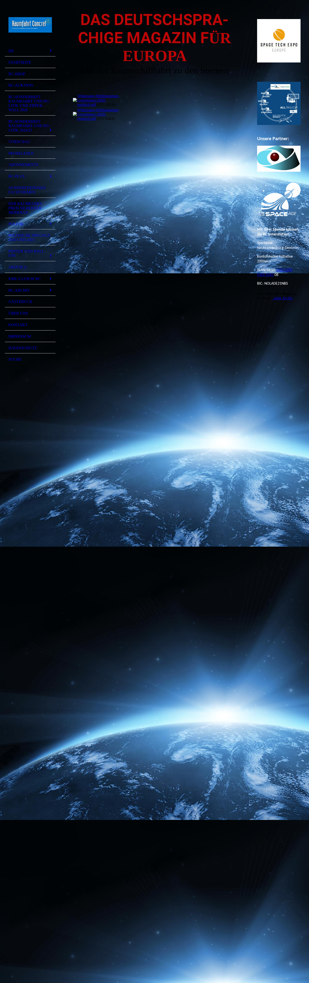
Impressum (19, 336)
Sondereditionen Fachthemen (27, 190)
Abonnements (23, 165)
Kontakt (18, 325)
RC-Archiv (19, 290)
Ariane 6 (17, 267)
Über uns (18, 313)
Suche (14, 359)
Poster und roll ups (26, 253)
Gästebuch (20, 302)
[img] (30, 25)
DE (11, 51)
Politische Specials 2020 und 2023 (29, 237)
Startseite (19, 62)
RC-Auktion (20, 85)
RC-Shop (16, 74)
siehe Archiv (282, 298)
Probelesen (21, 153)
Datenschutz (22, 348)
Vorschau (19, 142)
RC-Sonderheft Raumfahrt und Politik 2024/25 (29, 125)
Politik (16, 224)
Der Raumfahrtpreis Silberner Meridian (25, 208)
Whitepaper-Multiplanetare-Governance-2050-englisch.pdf (98, 100)
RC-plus (16, 176)
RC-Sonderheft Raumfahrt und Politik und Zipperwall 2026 (29, 103)
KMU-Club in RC (24, 279)
